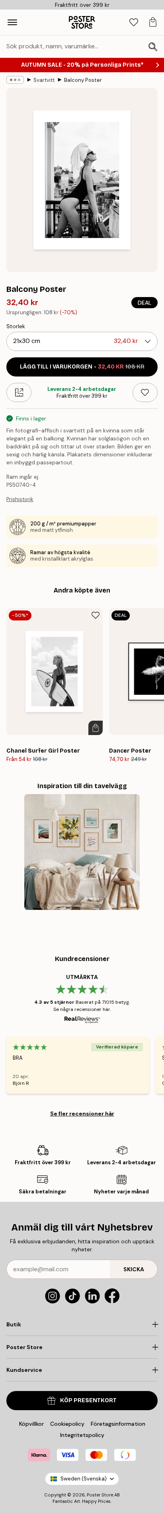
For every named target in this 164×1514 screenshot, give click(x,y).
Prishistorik (19, 499)
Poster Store (100, 1495)
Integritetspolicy (82, 1435)
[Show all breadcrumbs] (15, 80)
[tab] (133, 22)
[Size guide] (18, 392)
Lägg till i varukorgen (82, 366)
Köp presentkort (88, 1400)
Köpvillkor (31, 1423)
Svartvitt (44, 80)
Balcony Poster (83, 80)
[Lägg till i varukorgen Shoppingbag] (95, 728)
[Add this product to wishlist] (145, 392)
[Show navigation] (12, 22)
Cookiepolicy (67, 1423)
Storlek (15, 326)
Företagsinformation (118, 1423)
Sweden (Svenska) (84, 1478)
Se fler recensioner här (82, 1113)
